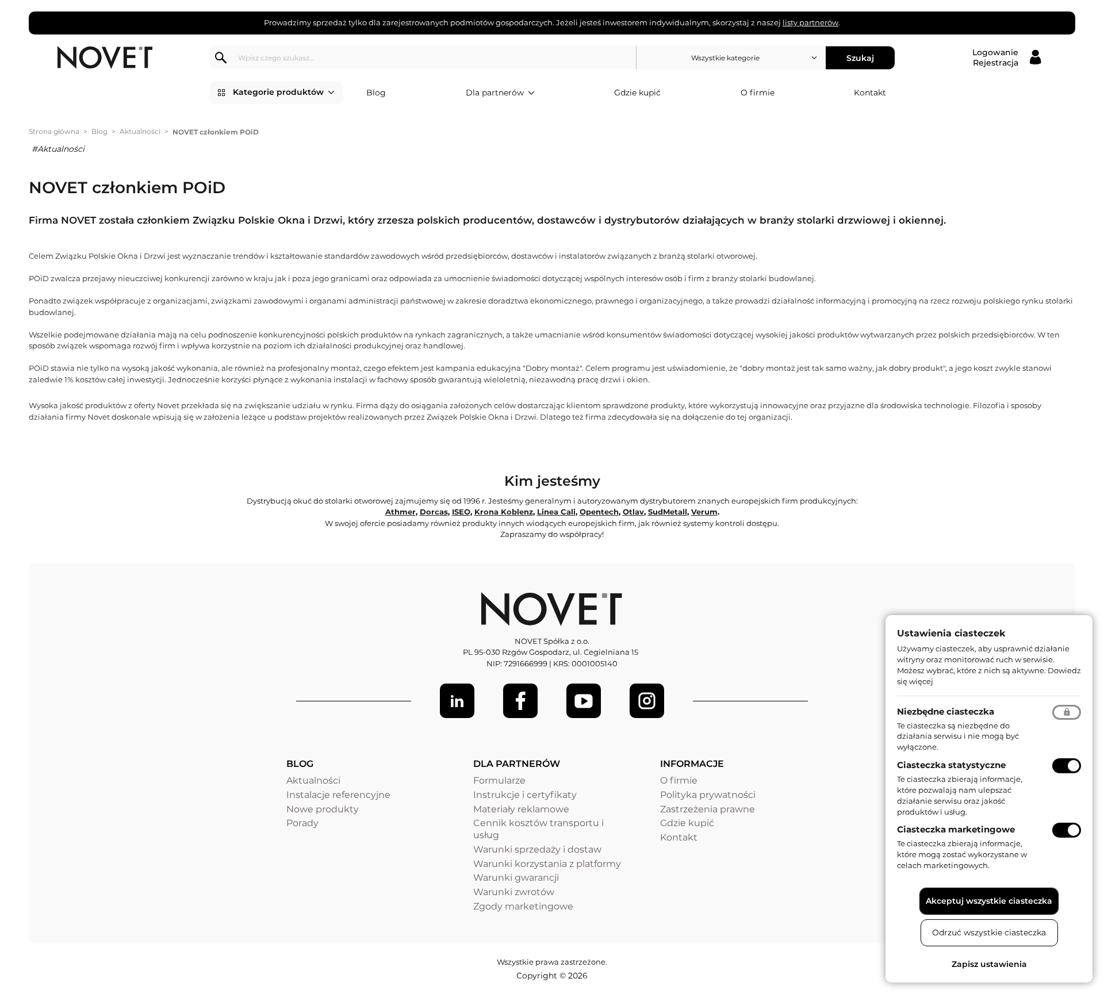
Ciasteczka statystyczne (951, 764)
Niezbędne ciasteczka (945, 711)
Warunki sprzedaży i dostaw (537, 849)
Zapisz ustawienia (989, 964)
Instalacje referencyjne (338, 794)
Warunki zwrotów (513, 891)
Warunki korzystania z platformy (547, 863)
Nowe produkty (322, 809)
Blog (376, 92)
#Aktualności (58, 149)
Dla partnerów (495, 92)
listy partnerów (810, 22)
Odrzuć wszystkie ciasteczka (989, 932)
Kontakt (870, 92)
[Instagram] (647, 701)
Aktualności (140, 131)
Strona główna (54, 131)
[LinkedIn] (457, 701)
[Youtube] (583, 701)
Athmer (400, 511)
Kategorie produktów (278, 92)
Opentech (599, 511)
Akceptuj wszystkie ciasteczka (989, 901)
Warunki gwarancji (516, 877)
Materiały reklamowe (521, 809)
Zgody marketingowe (523, 906)
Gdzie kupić (637, 92)
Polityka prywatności (708, 794)
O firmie (758, 92)
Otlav (633, 511)
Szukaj (860, 57)
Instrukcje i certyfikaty (525, 794)
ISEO (461, 511)
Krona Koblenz (503, 511)
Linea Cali (556, 511)
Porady (302, 823)
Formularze (499, 780)
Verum (704, 511)
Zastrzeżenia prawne (707, 809)
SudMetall (667, 511)
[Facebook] (520, 701)
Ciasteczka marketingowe (956, 829)
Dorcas (434, 511)
